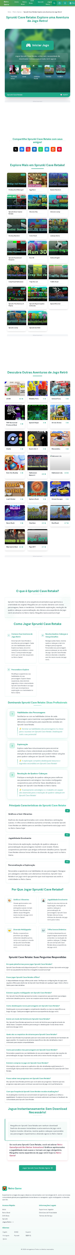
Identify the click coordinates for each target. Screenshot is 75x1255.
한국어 (5, 1239)
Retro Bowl (24, 3)
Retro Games (17, 12)
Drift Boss (5, 1216)
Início (17, 2)
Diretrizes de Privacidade (48, 1213)
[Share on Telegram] (47, 149)
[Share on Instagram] (28, 149)
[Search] (54, 3)
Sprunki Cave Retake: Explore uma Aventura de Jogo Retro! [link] (43, 12)
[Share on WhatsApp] (40, 149)
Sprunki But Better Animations (29, 1147)
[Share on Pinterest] (59, 149)
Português (6, 1235)
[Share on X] (15, 149)
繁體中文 (28, 1235)
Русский (16, 1235)
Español (28, 1232)
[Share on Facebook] (22, 149)
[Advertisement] (37, 116)
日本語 (16, 1232)
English (5, 1232)
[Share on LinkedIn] (34, 149)
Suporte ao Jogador (46, 1209)
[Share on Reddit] (53, 149)
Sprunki (40, 2)
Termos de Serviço (45, 1216)
